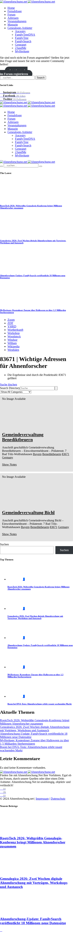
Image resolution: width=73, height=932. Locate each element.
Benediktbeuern (51, 454)
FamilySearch (23, 41)
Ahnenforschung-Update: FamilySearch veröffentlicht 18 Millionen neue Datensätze (33, 921)
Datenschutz (58, 798)
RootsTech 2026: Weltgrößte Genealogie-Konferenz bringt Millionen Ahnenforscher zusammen (34, 722)
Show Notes (9, 464)
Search (41, 77)
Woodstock (14, 336)
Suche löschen (8, 384)
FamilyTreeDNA (25, 34)
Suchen (4, 544)
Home (11, 7)
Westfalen (13, 349)
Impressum (42, 798)
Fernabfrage (14, 11)
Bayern (37, 454)
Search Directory (10, 388)
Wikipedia (13, 346)
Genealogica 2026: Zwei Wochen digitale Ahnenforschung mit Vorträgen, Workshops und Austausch (35, 617)
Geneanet (20, 44)
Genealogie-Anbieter (19, 28)
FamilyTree (21, 38)
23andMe (20, 48)
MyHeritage (22, 51)
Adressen (13, 17)
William (12, 343)
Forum (11, 14)
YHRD (11, 326)
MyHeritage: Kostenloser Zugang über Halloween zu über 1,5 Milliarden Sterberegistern (34, 742)
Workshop (13, 333)
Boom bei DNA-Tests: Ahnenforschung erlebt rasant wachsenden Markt (39, 704)
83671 (65, 454)
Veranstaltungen (16, 21)
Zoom (11, 319)
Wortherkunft (15, 329)
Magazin (12, 24)
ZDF (10, 323)
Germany (7, 457)
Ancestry (20, 31)
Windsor (12, 339)
